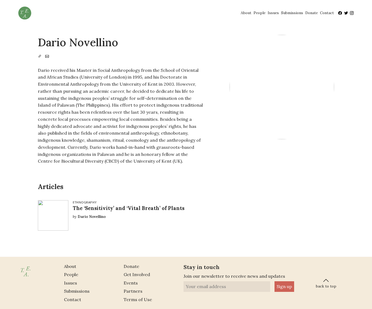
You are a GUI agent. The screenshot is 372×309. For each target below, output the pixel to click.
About (246, 12)
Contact (327, 12)
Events (131, 283)
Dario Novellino (92, 216)
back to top (326, 286)
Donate (311, 12)
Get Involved (137, 274)
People (260, 12)
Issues (273, 12)
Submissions (292, 12)
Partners (133, 291)
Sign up (284, 286)
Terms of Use (138, 299)
